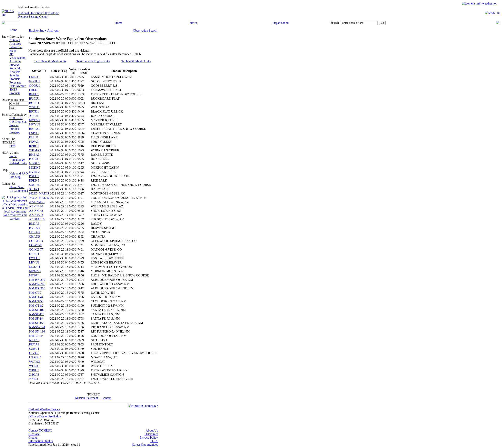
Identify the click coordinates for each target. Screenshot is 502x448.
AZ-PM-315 (37, 219)
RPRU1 (34, 146)
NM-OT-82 (36, 305)
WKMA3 (35, 150)
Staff (12, 146)
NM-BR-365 (37, 288)
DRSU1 (34, 253)
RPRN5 (34, 180)
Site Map (15, 177)
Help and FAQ (18, 173)
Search (334, 22)
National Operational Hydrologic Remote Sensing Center (38, 14)
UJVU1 (34, 353)
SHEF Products (14, 91)
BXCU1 (34, 159)
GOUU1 (34, 81)
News (193, 23)
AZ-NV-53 (36, 215)
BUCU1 (34, 98)
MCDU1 (34, 266)
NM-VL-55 (36, 335)
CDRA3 (34, 232)
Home (118, 23)
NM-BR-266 (37, 284)
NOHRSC (16, 118)
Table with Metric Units (136, 61)
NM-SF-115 (36, 314)
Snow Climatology (17, 157)
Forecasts (15, 82)
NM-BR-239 (37, 279)
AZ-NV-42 (36, 210)
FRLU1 (34, 90)
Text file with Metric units (50, 61)
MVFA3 (34, 120)
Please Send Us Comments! (18, 188)
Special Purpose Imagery (14, 129)
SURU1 (34, 348)
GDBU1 (34, 163)
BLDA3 (34, 223)
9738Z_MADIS (39, 197)
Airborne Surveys (15, 63)
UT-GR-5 (35, 357)
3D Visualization (17, 56)
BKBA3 (34, 154)
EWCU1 (34, 258)
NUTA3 (34, 340)
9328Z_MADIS (39, 193)
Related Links (18, 163)
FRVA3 (34, 141)
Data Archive (17, 86)
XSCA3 (34, 374)
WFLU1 (34, 366)
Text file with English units (93, 61)
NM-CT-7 (35, 292)
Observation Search (145, 30)
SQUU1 (34, 184)
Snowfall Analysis (15, 70)
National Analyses (15, 41)
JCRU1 (33, 115)
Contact (106, 398)
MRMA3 (35, 271)
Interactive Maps (15, 48)
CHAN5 (34, 236)
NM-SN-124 (37, 327)
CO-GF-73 (36, 241)
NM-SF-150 (36, 322)
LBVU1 (34, 262)
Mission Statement (86, 398)
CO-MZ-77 (36, 249)
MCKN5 (34, 167)
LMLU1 (34, 77)
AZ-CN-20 (36, 206)
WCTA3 (34, 361)
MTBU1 (34, 275)
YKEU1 (34, 379)
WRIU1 (34, 370)
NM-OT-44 (36, 297)
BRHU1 (34, 128)
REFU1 (34, 94)
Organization (281, 23)
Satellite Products (14, 77)
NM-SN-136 (37, 331)
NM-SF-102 (36, 310)
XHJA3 (34, 189)
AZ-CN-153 (37, 202)
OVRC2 (34, 172)
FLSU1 (33, 137)
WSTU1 (34, 107)
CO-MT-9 (35, 245)
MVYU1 (34, 124)
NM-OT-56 (36, 301)
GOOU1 (34, 85)
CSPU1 (34, 133)
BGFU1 (34, 103)
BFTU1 (34, 111)
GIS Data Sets (18, 121)
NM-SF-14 (36, 318)
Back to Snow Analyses (44, 30)
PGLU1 (34, 176)
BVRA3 (34, 228)
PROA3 (34, 344)
